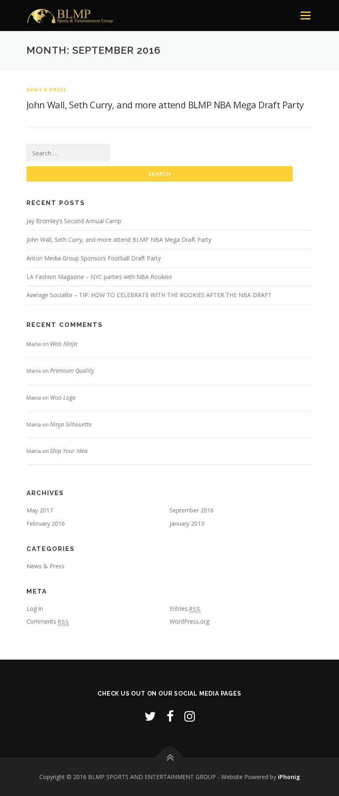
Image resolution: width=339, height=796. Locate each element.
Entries (185, 608)
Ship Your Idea (69, 451)
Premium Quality (72, 370)
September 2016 (192, 510)
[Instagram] (189, 716)
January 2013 (187, 523)
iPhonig (289, 777)
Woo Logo (63, 397)
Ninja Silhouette (71, 424)
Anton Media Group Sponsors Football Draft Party (93, 258)
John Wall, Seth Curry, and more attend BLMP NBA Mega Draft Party (165, 104)
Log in (34, 608)
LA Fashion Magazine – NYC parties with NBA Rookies (99, 277)
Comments (47, 621)
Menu (305, 15)
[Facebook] (170, 716)
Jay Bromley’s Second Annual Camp (73, 221)
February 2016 (45, 523)
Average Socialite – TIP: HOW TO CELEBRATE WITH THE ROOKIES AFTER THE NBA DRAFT (149, 295)
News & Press (46, 89)
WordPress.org (189, 621)
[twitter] (150, 716)
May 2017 (39, 510)
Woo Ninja (63, 344)
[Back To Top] (169, 757)
